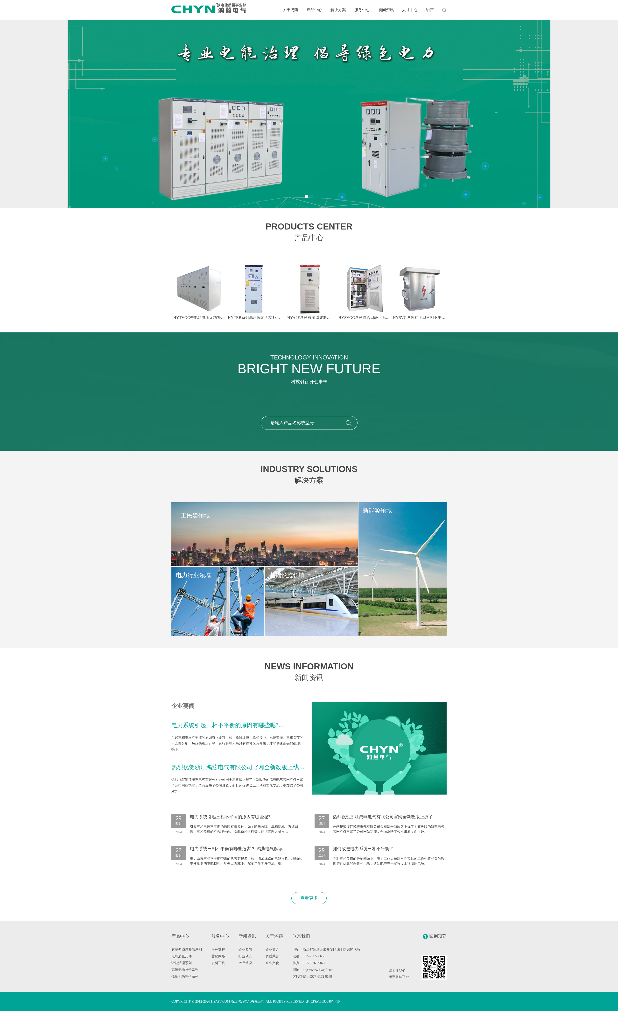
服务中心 (362, 10)
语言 (430, 10)
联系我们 (301, 936)
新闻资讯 (386, 10)
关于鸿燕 (290, 10)
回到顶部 (438, 936)
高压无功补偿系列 (184, 970)
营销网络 (218, 956)
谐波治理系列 (181, 963)
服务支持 (218, 949)
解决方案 (338, 10)
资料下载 (218, 963)
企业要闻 (245, 949)
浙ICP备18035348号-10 (323, 1001)
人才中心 (410, 10)
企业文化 (272, 963)
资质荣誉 (272, 956)
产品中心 (314, 10)
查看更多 (309, 898)
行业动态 (245, 956)
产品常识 (245, 963)
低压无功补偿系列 (184, 976)
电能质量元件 (181, 956)
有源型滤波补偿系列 (186, 949)
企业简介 (272, 949)
